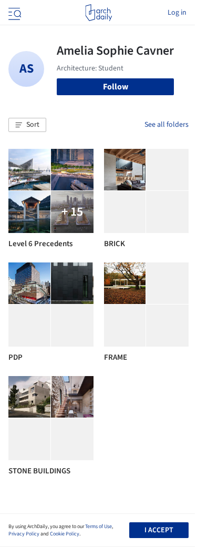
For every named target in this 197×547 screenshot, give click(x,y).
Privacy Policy (23, 534)
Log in (177, 12)
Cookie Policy (64, 534)
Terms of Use (98, 526)
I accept (158, 530)
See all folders (166, 124)
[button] (27, 125)
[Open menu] (13, 12)
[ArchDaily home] (98, 12)
